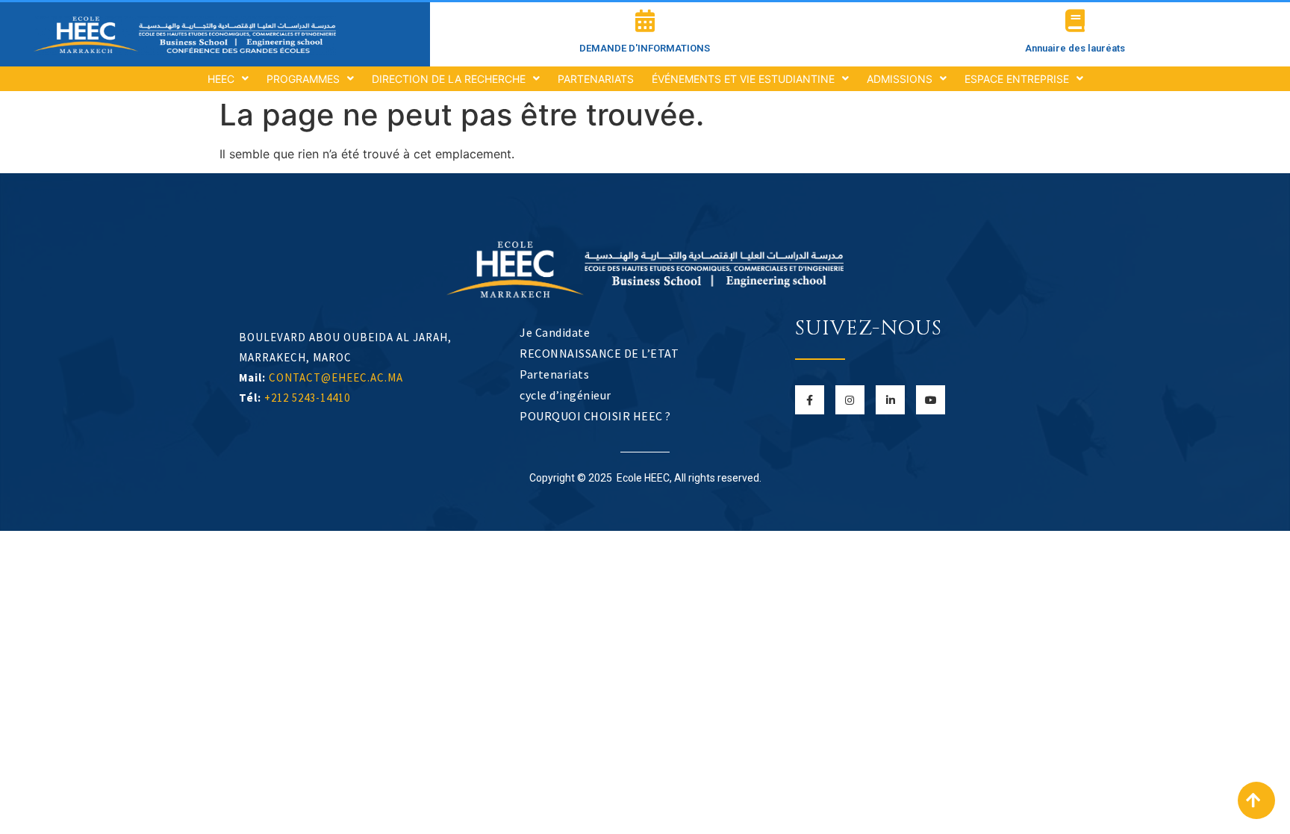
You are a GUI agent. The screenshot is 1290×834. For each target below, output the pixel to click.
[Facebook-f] (809, 399)
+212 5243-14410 (307, 397)
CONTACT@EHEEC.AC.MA (336, 377)
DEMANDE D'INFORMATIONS (644, 48)
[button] (1256, 800)
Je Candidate (555, 332)
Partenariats (554, 374)
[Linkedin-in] (890, 399)
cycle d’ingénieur (565, 395)
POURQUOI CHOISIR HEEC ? (595, 415)
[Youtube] (930, 399)
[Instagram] (849, 399)
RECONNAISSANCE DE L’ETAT (599, 353)
